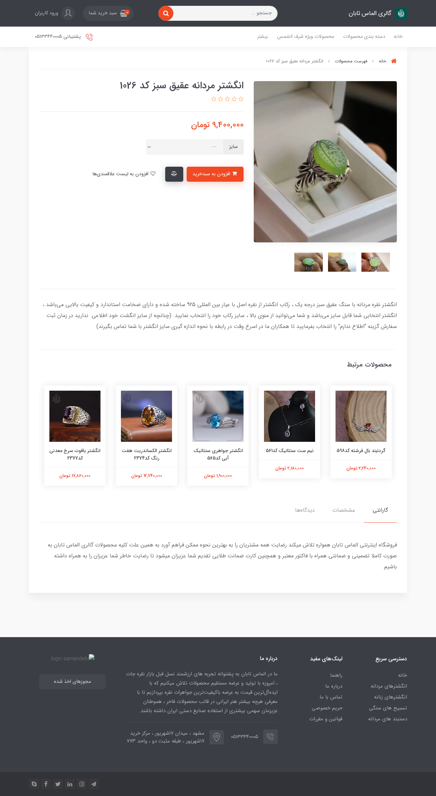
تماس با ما (331, 697)
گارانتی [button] (380, 510)
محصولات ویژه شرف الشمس (305, 37)
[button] (108, 13)
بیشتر (262, 37)
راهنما (336, 675)
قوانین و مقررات (325, 719)
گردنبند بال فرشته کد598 (361, 450)
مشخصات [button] (343, 510)
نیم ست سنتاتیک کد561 (290, 450)
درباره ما (333, 686)
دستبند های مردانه (387, 719)
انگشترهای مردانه (389, 686)
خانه (398, 37)
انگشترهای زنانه (390, 697)
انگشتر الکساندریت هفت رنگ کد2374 (147, 454)
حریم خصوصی (327, 708)
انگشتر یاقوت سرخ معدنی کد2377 (74, 454)
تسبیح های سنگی (388, 708)
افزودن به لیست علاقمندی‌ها (121, 174)
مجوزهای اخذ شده (72, 682)
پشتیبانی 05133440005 (58, 37)
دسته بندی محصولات (364, 37)
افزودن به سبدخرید (212, 174)
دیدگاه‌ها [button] (305, 510)
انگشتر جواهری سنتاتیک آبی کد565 (218, 454)
